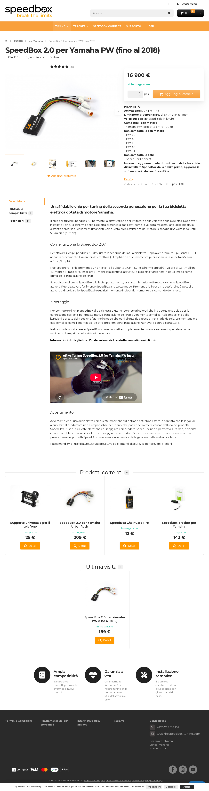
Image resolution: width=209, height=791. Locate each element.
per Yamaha (36, 41)
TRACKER (79, 26)
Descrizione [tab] (17, 201)
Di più (128, 179)
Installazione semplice (166, 673)
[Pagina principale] (28, 10)
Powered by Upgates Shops (147, 780)
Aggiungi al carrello (179, 94)
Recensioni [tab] (19, 220)
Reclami (118, 720)
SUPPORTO (133, 26)
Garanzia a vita (113, 673)
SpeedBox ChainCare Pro (129, 522)
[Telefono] (152, 727)
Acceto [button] (187, 787)
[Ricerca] (169, 13)
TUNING (60, 26)
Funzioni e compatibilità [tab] (20, 211)
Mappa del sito (92, 780)
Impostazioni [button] (154, 787)
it (171, 4)
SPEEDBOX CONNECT (107, 26)
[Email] (152, 733)
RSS (103, 780)
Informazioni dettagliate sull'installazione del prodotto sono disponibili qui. (103, 340)
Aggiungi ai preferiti (64, 175)
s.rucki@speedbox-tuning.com (178, 733)
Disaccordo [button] (171, 787)
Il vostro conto (189, 3)
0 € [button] (191, 12)
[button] (200, 13)
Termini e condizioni (18, 720)
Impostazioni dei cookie (118, 780)
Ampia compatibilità (66, 673)
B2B (151, 26)
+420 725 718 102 (168, 727)
